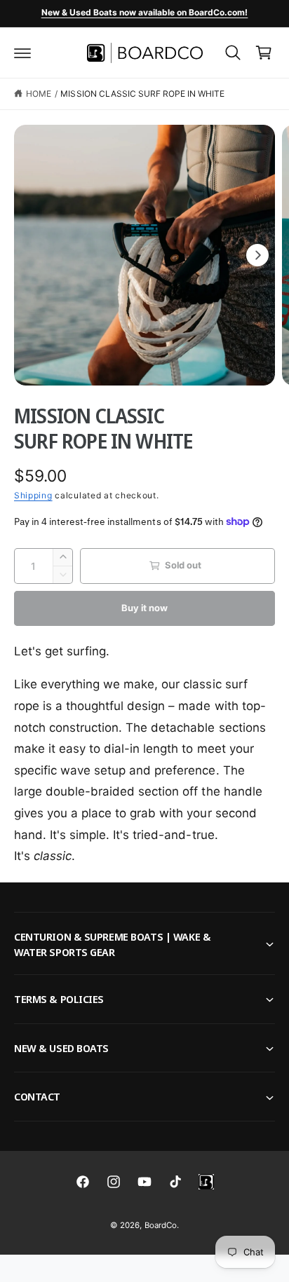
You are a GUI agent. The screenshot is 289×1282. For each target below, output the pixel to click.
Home (38, 93)
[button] (22, 52)
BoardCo (160, 1225)
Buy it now (144, 607)
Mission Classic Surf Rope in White (142, 93)
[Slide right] (257, 255)
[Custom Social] (206, 1181)
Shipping (33, 495)
